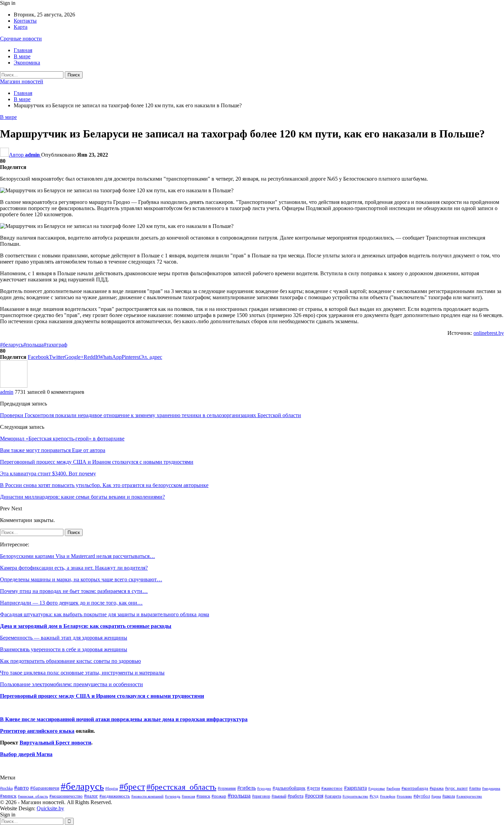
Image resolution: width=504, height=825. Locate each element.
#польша (33, 345)
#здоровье (376, 788)
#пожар (219, 796)
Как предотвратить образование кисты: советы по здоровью (70, 661)
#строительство (355, 796)
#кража (437, 788)
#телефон (387, 796)
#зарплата (355, 788)
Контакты (25, 21)
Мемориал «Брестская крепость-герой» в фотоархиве (62, 438)
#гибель (246, 788)
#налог (91, 796)
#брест (132, 787)
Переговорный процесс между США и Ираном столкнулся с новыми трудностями (102, 696)
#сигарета (333, 796)
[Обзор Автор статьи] (13, 386)
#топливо (404, 796)
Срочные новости (21, 38)
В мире (22, 56)
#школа (448, 796)
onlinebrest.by (488, 333)
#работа (295, 796)
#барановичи (44, 788)
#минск (8, 796)
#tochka (6, 788)
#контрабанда (414, 788)
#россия (314, 796)
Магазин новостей (21, 81)
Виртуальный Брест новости (55, 742)
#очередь (172, 796)
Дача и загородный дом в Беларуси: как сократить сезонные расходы (85, 626)
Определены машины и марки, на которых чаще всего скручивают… (81, 579)
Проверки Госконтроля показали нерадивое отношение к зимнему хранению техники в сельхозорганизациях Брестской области (150, 415)
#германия (227, 788)
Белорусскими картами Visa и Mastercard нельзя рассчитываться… (77, 556)
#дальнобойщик (289, 788)
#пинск (203, 796)
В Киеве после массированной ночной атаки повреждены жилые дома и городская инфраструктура (124, 719)
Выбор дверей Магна (26, 754)
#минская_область (33, 796)
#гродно (264, 788)
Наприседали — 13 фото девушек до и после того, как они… (71, 603)
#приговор (261, 796)
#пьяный (279, 796)
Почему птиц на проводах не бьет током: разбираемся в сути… (74, 591)
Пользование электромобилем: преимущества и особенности (71, 684)
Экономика (27, 62)
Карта (20, 27)
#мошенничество (66, 796)
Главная (23, 50)
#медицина (491, 788)
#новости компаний (147, 796)
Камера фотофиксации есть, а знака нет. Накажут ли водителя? (74, 568)
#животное (332, 788)
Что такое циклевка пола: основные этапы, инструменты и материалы (82, 673)
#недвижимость (114, 796)
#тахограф (55, 345)
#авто (21, 787)
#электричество (469, 796)
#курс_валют (456, 788)
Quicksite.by (50, 808)
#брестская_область (181, 786)
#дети (313, 788)
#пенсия (188, 796)
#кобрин (393, 788)
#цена (436, 796)
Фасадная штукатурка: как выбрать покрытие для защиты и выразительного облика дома (104, 614)
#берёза (111, 788)
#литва (475, 788)
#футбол (421, 796)
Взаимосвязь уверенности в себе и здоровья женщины (63, 649)
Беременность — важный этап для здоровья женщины (63, 638)
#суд (374, 796)
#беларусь (11, 345)
